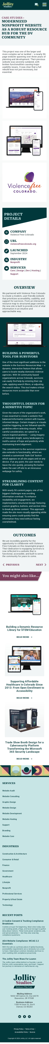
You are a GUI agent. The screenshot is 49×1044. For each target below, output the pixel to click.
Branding (6, 830)
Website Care (8, 836)
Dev (28, 270)
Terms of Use (29, 1029)
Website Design (9, 808)
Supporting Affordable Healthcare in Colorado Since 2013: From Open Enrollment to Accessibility (24, 686)
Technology (7, 905)
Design (20, 270)
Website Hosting (9, 819)
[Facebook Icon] (24, 1016)
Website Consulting (10, 796)
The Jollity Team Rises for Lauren (19, 959)
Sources (32, 1032)
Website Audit (8, 791)
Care (12, 270)
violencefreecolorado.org (23, 244)
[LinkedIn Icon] (19, 1016)
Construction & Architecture (14, 854)
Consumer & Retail (10, 859)
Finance (5, 865)
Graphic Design (9, 802)
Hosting (35, 270)
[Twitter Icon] (29, 1016)
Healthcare (7, 876)
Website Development (12, 813)
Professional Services (12, 894)
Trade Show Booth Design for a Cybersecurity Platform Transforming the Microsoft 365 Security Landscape (24, 747)
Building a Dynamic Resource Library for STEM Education (24, 628)
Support (14, 274)
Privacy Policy (18, 1029)
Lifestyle (6, 882)
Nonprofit (15, 262)
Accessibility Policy (21, 1032)
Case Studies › (13, 17)
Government (7, 871)
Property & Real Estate (12, 899)
